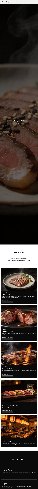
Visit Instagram (4, 474)
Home (13, 1)
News (34, 1)
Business (24, 1)
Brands (29, 1)
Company (18, 1)
